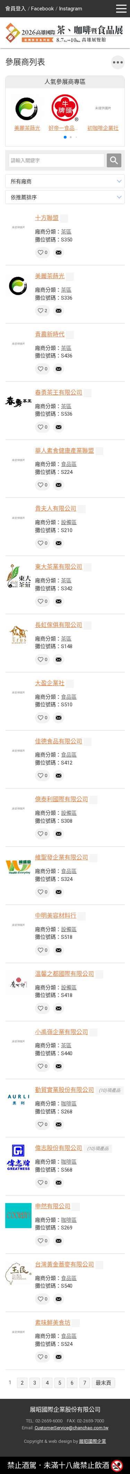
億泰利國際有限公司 (61, 799)
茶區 (66, 232)
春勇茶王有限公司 (58, 392)
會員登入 (15, 9)
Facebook (42, 9)
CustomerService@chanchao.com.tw (72, 1427)
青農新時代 (49, 334)
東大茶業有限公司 (58, 566)
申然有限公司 (52, 1206)
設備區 (69, 522)
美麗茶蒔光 (49, 276)
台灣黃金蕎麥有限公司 (64, 1264)
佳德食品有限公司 (58, 741)
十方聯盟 (47, 217)
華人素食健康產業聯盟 (64, 450)
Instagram (70, 9)
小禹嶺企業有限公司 (61, 1032)
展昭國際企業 (92, 1441)
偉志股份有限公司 (58, 1148)
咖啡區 (69, 1104)
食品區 (69, 464)
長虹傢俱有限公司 (58, 624)
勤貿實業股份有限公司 (64, 1089)
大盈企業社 (49, 683)
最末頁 (103, 1383)
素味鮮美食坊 (52, 1322)
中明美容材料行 (55, 915)
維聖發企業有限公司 (61, 857)
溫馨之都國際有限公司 (64, 973)
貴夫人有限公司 (55, 508)
